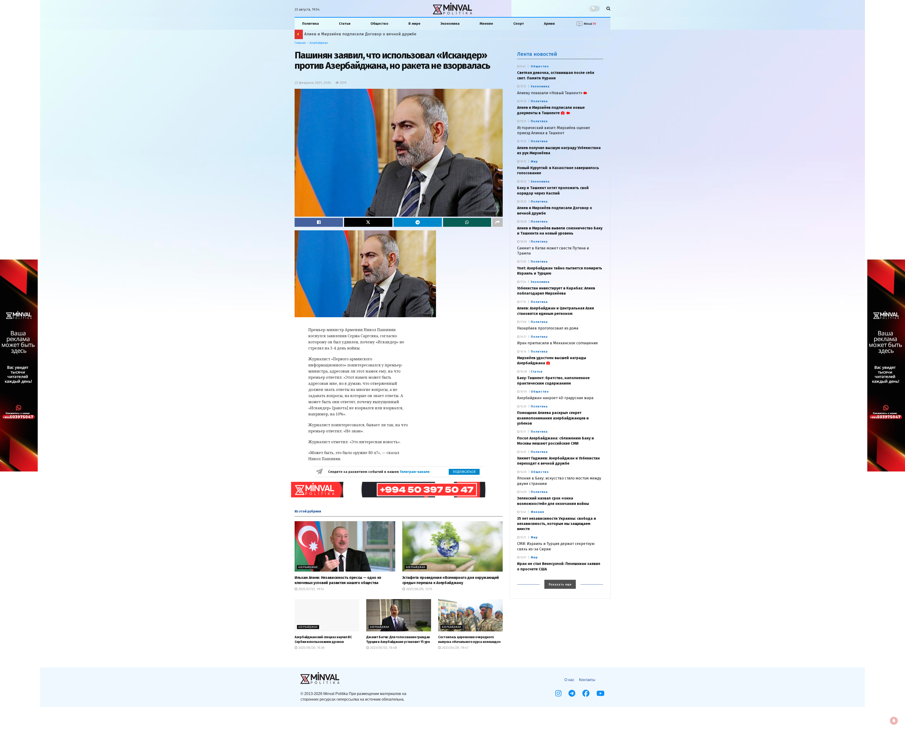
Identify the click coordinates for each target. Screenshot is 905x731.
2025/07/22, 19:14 (310, 589)
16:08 (523, 371)
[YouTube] (600, 693)
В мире (414, 23)
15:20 (523, 406)
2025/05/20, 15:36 (311, 648)
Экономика (450, 23)
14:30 (523, 472)
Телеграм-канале (415, 472)
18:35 (523, 201)
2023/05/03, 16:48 (383, 648)
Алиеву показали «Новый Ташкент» (549, 93)
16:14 (522, 351)
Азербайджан (318, 43)
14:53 (522, 452)
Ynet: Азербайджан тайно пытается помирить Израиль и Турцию (368, 34)
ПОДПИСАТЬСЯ (464, 472)
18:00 (523, 241)
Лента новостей (537, 54)
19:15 (522, 161)
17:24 (522, 282)
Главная (300, 43)
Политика (310, 23)
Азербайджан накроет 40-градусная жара (555, 398)
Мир (534, 161)
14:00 (523, 492)
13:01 (522, 557)
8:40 (522, 66)
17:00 (523, 322)
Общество (379, 23)
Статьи (344, 23)
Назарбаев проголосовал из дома (547, 328)
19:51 (522, 86)
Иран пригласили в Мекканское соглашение (557, 343)
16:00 (523, 391)
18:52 (523, 181)
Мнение (486, 23)
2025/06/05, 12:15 (418, 589)
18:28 (523, 221)
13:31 (522, 537)
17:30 (522, 261)
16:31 (522, 336)
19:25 (523, 141)
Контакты (587, 680)
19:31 (522, 121)
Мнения (537, 512)
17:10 (522, 302)
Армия (549, 23)
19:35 (523, 101)
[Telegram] (571, 693)
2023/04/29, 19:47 (455, 648)
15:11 (522, 431)
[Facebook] (585, 693)
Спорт (518, 23)
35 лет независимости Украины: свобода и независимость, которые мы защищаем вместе (556, 523)
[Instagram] (558, 693)
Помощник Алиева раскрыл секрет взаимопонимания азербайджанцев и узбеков (553, 418)
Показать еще (560, 584)
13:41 (522, 512)
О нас (569, 680)
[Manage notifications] (894, 720)
